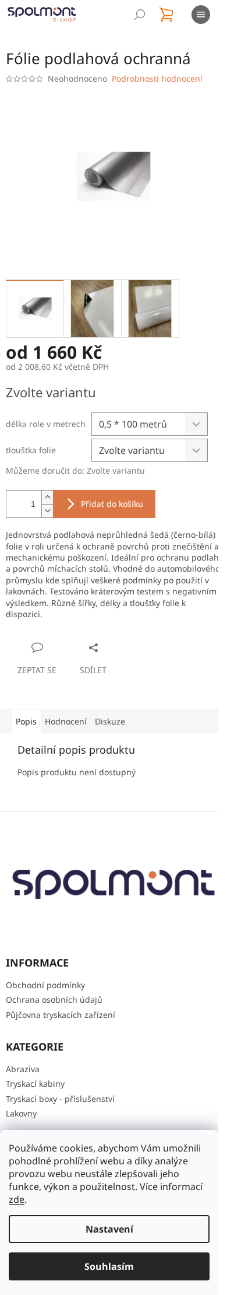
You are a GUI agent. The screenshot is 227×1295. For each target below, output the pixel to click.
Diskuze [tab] (110, 721)
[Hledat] (139, 14)
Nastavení (109, 1229)
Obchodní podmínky (45, 985)
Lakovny (21, 1113)
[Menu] (200, 14)
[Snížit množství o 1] (47, 510)
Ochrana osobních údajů (54, 999)
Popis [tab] (26, 721)
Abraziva (23, 1068)
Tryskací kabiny (35, 1083)
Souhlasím (109, 1266)
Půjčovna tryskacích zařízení (60, 1014)
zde (16, 1199)
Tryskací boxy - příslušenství (60, 1098)
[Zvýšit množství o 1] (47, 497)
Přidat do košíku (112, 503)
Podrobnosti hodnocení (157, 78)
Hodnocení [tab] (66, 721)
